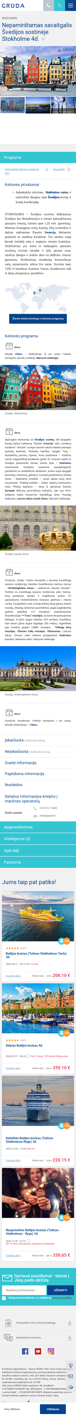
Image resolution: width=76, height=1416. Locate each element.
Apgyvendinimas (18, 827)
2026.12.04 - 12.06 (16, 1148)
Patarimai (12, 862)
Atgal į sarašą (9, 17)
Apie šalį (11, 850)
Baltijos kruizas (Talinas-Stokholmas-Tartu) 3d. (36, 955)
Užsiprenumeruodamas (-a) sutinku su (40, 1297)
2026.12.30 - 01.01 (16, 1241)
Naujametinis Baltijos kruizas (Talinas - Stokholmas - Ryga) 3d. (33, 1232)
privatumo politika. (62, 1297)
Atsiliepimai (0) (17, 838)
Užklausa (53, 1409)
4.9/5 (23, 948)
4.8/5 (23, 1040)
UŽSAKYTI (60, 1290)
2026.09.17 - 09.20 (16, 1056)
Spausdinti (59, 169)
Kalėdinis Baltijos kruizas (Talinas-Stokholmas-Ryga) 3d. (30, 1140)
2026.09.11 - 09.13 (16, 964)
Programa (12, 157)
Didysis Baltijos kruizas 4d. (24, 1045)
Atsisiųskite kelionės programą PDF (22, 171)
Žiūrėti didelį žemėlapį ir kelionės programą (38, 318)
